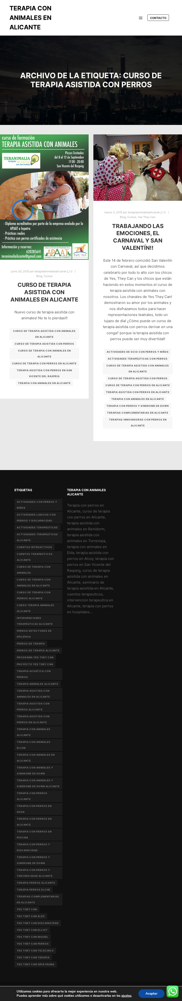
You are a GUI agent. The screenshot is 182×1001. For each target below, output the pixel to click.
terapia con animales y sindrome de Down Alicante (38, 783)
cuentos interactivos (34, 547)
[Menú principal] (140, 18)
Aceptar (151, 993)
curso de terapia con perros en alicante (44, 363)
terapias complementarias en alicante (137, 412)
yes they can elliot (32, 929)
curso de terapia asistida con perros (44, 343)
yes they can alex (31, 916)
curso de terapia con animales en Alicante (44, 353)
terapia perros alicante (36, 882)
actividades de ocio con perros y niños (138, 351)
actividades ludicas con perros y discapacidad (36, 517)
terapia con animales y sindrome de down (35, 770)
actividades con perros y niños (37, 504)
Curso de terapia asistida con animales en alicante (44, 292)
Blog (39, 276)
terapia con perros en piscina (34, 834)
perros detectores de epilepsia (34, 633)
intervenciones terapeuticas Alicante (35, 621)
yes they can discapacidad (38, 923)
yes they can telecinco (35, 950)
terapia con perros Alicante (32, 796)
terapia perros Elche (33, 889)
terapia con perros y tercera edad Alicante (35, 872)
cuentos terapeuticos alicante (35, 557)
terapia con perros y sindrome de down (138, 405)
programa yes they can (35, 657)
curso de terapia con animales (33, 569)
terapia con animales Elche (33, 744)
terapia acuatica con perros (34, 674)
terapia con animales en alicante (44, 383)
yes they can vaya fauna (35, 964)
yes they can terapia (33, 957)
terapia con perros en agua (34, 808)
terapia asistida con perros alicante (33, 706)
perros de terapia (31, 643)
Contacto (158, 18)
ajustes (126, 996)
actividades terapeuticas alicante (37, 537)
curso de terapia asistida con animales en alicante (44, 333)
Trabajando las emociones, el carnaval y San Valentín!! (138, 237)
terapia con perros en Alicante (34, 821)
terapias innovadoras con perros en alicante (138, 422)
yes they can (27, 909)
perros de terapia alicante (38, 650)
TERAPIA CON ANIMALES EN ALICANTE (30, 18)
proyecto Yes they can (35, 664)
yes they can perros (33, 943)
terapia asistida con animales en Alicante (33, 693)
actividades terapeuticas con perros (138, 358)
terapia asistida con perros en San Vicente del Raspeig (44, 373)
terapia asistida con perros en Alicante (137, 392)
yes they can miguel (32, 936)
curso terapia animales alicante (35, 608)
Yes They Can (146, 217)
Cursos (48, 276)
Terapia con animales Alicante (33, 732)
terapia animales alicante (37, 683)
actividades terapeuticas (37, 527)
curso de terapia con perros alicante (33, 595)
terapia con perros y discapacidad (33, 847)
